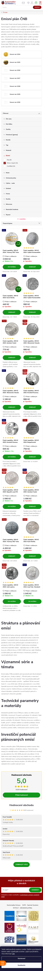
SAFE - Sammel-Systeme (30, 905)
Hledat (37, 7)
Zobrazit (32, 267)
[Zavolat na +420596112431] (28, 2)
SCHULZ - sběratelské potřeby (22, 908)
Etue (9, 160)
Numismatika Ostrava (13, 905)
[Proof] (32, 238)
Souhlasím (21, 965)
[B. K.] (32, 284)
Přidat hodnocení (21, 795)
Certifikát (11, 166)
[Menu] (40, 2)
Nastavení (21, 958)
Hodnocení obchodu (21, 805)
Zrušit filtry (23, 219)
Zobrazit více (22, 864)
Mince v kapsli (12, 163)
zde (13, 954)
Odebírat (35, 890)
